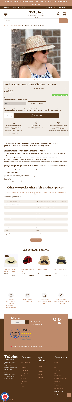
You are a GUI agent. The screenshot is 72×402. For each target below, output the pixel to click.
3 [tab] (37, 79)
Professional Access (60, 378)
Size (5, 98)
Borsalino (40, 372)
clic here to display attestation (52, 346)
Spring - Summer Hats (24, 192)
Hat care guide (13, 133)
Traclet (6, 88)
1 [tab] (34, 79)
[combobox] (15, 103)
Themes (51, 192)
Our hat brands (25, 362)
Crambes (40, 377)
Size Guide (57, 376)
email (63, 128)
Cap (22, 384)
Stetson (40, 366)
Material (23, 378)
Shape (14, 192)
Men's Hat (24, 368)
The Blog (24, 7)
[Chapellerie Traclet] (36, 12)
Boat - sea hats (37, 192)
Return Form (16, 7)
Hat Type (24, 381)
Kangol (40, 369)
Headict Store (58, 388)
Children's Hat (25, 370)
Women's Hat (25, 365)
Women (7, 192)
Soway (40, 374)
